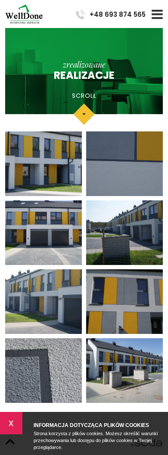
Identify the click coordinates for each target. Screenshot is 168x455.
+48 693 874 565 (118, 14)
